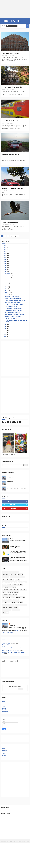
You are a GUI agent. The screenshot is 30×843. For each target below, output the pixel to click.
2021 (5, 255)
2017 (5, 263)
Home (3, 25)
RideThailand (20, 602)
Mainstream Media (7, 594)
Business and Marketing (8, 579)
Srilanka (5, 607)
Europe (19, 582)
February (7, 292)
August (7, 281)
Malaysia (15, 594)
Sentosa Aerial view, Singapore (12, 312)
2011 (5, 326)
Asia (16, 574)
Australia (20, 574)
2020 (5, 257)
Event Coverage (6, 710)
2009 (5, 330)
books (22, 577)
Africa (11, 572)
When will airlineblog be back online (10, 650)
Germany (20, 584)
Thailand (16, 607)
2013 (5, 271)
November (7, 275)
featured (5, 584)
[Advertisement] (9, 9)
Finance (10, 584)
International (23, 589)
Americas (16, 572)
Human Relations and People (9, 587)
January (7, 294)
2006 (5, 336)
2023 (5, 251)
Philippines (5, 599)
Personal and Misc (20, 597)
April (6, 288)
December (7, 273)
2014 (5, 269)
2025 (5, 247)
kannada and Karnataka (13, 592)
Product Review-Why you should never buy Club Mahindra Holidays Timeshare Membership (18, 553)
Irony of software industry (11, 318)
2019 (5, 259)
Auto (3, 704)
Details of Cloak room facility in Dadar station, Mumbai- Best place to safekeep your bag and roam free (18, 559)
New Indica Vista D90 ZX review (11, 154)
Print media (5, 711)
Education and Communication (9, 582)
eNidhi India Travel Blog (11, 20)
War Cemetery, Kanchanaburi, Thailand (14, 314)
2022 (5, 253)
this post (17, 630)
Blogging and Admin (15, 577)
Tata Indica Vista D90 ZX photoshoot (12, 188)
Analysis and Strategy (8, 574)
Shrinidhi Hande (10, 476)
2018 (5, 261)
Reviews (4, 708)
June (6, 285)
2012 (5, 324)
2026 (5, 245)
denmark (17, 579)
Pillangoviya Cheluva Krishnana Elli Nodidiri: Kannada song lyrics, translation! (18, 546)
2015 (5, 267)
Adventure (5, 572)
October (7, 277)
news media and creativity (9, 597)
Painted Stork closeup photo (10, 222)
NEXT (16, 236)
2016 (5, 265)
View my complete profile (8, 632)
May (6, 287)
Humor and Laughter (7, 589)
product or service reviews (9, 602)
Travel (3, 706)
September (8, 279)
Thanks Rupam (6, 643)
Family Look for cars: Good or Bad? (13, 310)
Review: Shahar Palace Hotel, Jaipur (12, 87)
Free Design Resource (17, 841)
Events (24, 582)
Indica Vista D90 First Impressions (13, 308)
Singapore (18, 604)
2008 (5, 332)
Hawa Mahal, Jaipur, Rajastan (10, 53)
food (15, 584)
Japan (4, 592)
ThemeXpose (9, 841)
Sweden (10, 607)
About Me (4, 703)
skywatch (24, 604)
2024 (5, 249)
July (6, 283)
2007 (5, 334)
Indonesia (16, 589)
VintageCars (6, 612)
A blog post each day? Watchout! (13, 316)
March (7, 290)
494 (12, 236)
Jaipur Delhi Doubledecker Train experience (14, 121)
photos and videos (14, 599)
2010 (5, 328)
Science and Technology (8, 604)
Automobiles (6, 577)
